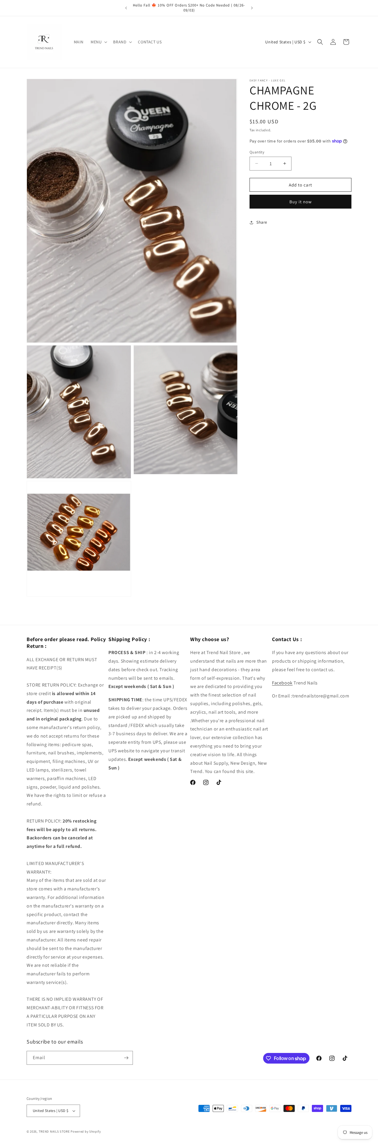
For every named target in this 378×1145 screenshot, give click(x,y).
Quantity (257, 151)
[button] (98, 42)
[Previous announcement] (126, 8)
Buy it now (300, 201)
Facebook (282, 683)
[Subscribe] (126, 1058)
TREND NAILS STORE (54, 1131)
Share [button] (261, 222)
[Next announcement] (251, 8)
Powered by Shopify (86, 1131)
